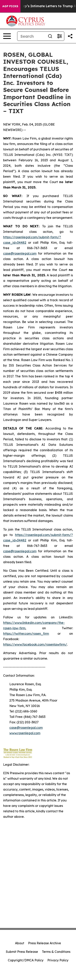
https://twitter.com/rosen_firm (26, 633)
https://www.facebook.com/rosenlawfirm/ (35, 644)
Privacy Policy (57, 960)
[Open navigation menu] (7, 36)
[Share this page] (70, 36)
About (19, 943)
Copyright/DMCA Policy (25, 960)
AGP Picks (10, 6)
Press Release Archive (44, 943)
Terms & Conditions (56, 952)
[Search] (50, 36)
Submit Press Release (22, 952)
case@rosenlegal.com (19, 253)
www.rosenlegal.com (24, 733)
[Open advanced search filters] (59, 36)
